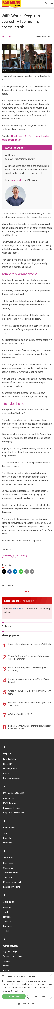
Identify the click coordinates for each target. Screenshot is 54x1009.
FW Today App (9, 803)
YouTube (7, 921)
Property (7, 838)
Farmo (6, 966)
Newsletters (8, 798)
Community (7, 556)
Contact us (8, 868)
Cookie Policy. (17, 991)
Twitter (6, 912)
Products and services (13, 778)
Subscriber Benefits (11, 808)
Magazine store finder (13, 882)
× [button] (51, 975)
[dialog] (27, 990)
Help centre (8, 863)
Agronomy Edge (10, 951)
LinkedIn (7, 917)
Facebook (7, 907)
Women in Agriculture (12, 956)
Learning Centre (10, 769)
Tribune (6, 961)
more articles (17, 180)
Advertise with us (10, 873)
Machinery (7, 843)
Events (6, 970)
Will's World (20, 556)
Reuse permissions (11, 887)
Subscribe (7, 877)
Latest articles (9, 759)
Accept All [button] (14, 996)
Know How (18, 608)
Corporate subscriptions (13, 813)
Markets (7, 773)
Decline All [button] (39, 996)
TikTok (6, 931)
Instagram (7, 926)
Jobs (5, 833)
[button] (27, 1004)
